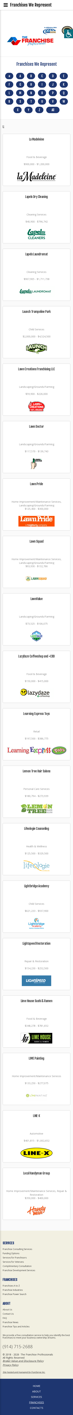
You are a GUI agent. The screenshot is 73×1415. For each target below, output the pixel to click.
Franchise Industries (13, 1289)
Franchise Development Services (19, 1270)
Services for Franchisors (15, 1257)
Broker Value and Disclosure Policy (23, 1361)
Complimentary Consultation (17, 1266)
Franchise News (10, 1322)
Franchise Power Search (14, 1294)
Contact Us (8, 1313)
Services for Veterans (13, 1261)
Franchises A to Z (11, 1285)
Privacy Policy (10, 1365)
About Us (7, 1309)
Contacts (36, 1408)
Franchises (36, 1402)
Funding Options (11, 1253)
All (53, 110)
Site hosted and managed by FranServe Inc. (24, 1372)
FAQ (5, 1318)
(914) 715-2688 (18, 1346)
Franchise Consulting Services (17, 1249)
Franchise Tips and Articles (16, 1326)
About (36, 1391)
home (36, 1386)
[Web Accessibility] (68, 33)
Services (36, 1397)
